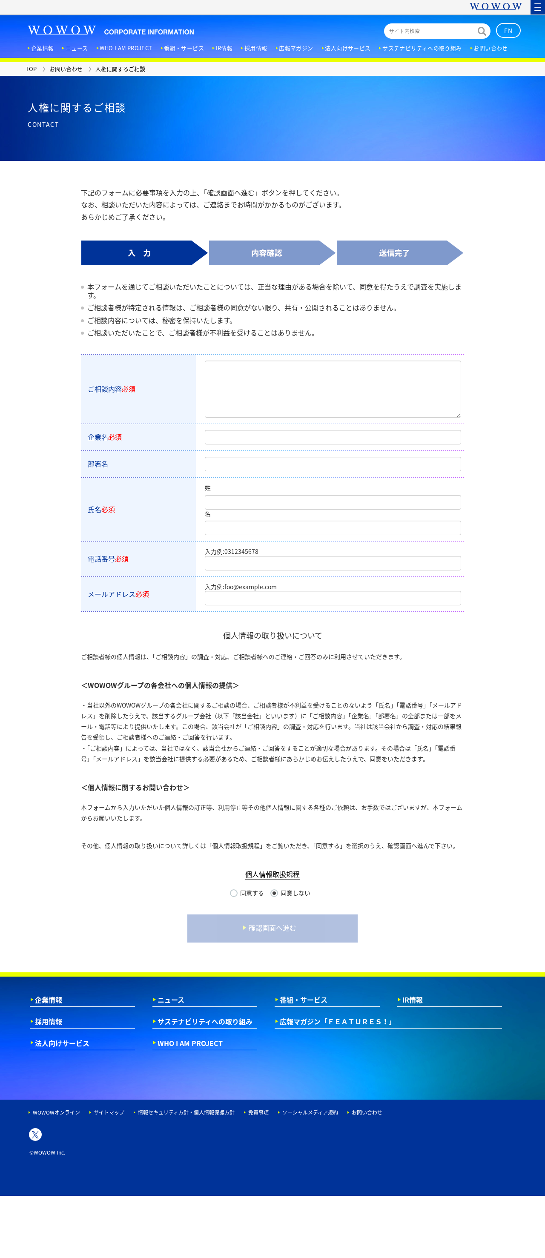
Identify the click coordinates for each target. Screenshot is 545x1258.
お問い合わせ (367, 1112)
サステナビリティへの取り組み (205, 1021)
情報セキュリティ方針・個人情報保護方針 (186, 1112)
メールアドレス (118, 594)
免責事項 (258, 1112)
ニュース (171, 999)
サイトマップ (109, 1112)
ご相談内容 (111, 389)
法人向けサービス (62, 1043)
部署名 (98, 463)
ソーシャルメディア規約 (310, 1112)
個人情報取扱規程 (272, 874)
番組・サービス (303, 999)
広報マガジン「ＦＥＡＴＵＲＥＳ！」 (338, 1021)
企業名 (105, 437)
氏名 (101, 509)
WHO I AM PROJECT (190, 1043)
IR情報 (412, 999)
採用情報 (48, 1021)
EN (508, 30)
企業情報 (48, 999)
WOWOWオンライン (56, 1112)
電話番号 (108, 558)
